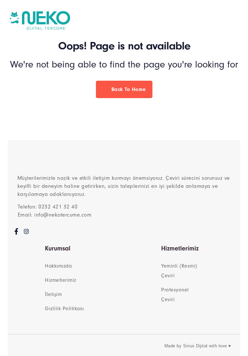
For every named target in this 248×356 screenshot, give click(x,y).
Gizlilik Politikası (64, 308)
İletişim (53, 294)
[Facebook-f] (16, 231)
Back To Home (127, 89)
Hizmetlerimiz (60, 280)
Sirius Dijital (195, 345)
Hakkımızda (58, 266)
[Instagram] (26, 231)
